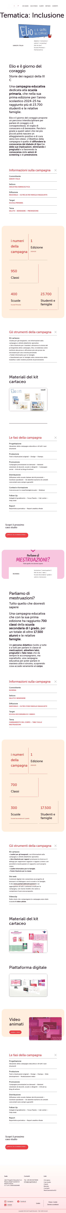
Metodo (48, 6)
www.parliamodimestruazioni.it (24, 884)
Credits (38, 1203)
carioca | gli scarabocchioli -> (16, 535)
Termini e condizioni (53, 1204)
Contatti (55, 6)
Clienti (41, 6)
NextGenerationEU (50, 1190)
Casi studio (34, 6)
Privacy (51, 1202)
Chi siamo (25, 6)
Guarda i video (15, 1032)
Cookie (55, 1202)
